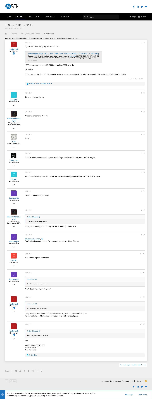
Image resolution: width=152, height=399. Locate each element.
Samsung (73, 56)
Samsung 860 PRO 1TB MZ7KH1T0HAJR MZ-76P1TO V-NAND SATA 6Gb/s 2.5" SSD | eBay (63, 54)
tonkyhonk (9, 28)
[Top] (142, 381)
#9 (144, 235)
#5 (144, 153)
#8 (144, 210)
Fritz (14, 141)
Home (139, 381)
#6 (144, 172)
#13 (144, 324)
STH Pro (13, 381)
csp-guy (13, 100)
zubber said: (31, 279)
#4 (144, 135)
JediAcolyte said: (32, 217)
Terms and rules (115, 381)
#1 (144, 42)
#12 (144, 297)
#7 (144, 191)
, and (40, 84)
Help (134, 381)
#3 (144, 112)
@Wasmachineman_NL (34, 239)
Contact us (105, 381)
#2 (144, 93)
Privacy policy (126, 381)
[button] (25, 17)
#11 (144, 272)
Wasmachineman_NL (14, 120)
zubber (14, 260)
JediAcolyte (14, 198)
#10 (144, 253)
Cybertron (14, 160)
